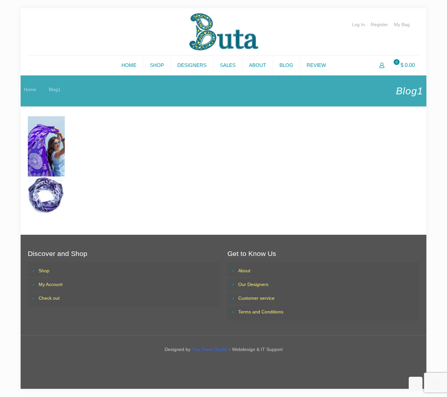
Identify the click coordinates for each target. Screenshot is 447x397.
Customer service (256, 298)
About (244, 270)
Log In (358, 24)
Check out (49, 298)
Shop (44, 270)
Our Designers (253, 284)
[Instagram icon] (229, 363)
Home (30, 89)
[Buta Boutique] (223, 31)
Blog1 (55, 89)
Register (379, 24)
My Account (51, 284)
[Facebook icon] (218, 363)
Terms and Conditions (260, 311)
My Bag (402, 24)
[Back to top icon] (415, 383)
